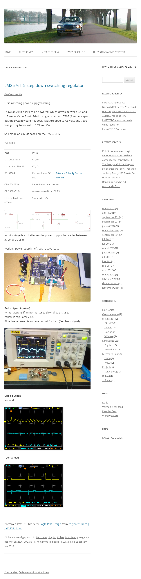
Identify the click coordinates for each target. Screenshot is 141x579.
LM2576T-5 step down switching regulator (44, 85)
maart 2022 (108, 208)
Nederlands (110, 349)
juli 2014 (106, 239)
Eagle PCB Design (50, 524)
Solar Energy (71, 537)
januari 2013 (108, 252)
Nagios (108, 332)
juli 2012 (106, 257)
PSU (62, 541)
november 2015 (110, 230)
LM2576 (18, 541)
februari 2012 (109, 279)
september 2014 (111, 234)
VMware (108, 336)
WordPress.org (110, 415)
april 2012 (107, 270)
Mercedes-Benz (50, 52)
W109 (107, 358)
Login (105, 402)
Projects (106, 367)
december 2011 (110, 283)
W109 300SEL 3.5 (76, 52)
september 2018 (111, 217)
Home (7, 52)
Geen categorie (110, 314)
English (52, 537)
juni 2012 (107, 261)
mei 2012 (107, 265)
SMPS (68, 541)
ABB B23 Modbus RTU (114, 115)
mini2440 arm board (48, 541)
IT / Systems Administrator (109, 52)
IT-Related (107, 318)
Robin (60, 537)
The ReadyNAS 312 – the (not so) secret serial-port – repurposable (119, 169)
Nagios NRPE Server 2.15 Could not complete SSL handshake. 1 (117, 155)
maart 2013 (108, 248)
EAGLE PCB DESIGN (112, 437)
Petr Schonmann (111, 151)
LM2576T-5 (30, 541)
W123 (107, 362)
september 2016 (111, 221)
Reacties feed (109, 411)
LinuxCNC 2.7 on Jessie (114, 129)
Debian (108, 327)
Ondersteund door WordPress (34, 572)
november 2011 (110, 287)
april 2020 (107, 212)
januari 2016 (108, 226)
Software (107, 380)
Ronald (106, 182)
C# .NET (108, 323)
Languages (108, 340)
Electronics (26, 52)
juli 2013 (106, 243)
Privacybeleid (11, 572)
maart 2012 (108, 274)
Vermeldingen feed (112, 406)
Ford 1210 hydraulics (113, 102)
